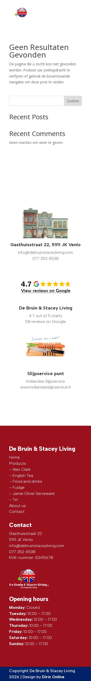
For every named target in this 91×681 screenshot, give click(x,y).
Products (17, 463)
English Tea (23, 475)
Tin (15, 499)
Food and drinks (27, 481)
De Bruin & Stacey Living (45, 308)
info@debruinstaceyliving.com (36, 545)
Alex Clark (22, 469)
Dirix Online (53, 676)
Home (14, 457)
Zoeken (73, 101)
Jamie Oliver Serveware (34, 493)
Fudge (19, 487)
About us (17, 505)
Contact (17, 511)
